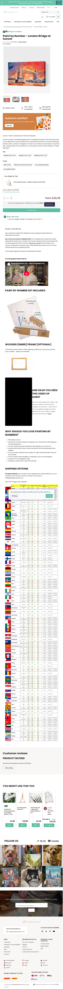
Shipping (24, 944)
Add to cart (32, 210)
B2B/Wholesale (40, 7)
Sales (4, 948)
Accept (48, 496)
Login (41, 17)
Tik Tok (42, 841)
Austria (7, 967)
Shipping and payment (12, 192)
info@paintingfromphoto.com (16, 931)
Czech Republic (10, 959)
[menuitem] (6, 22)
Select (9, 825)
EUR (48, 7)
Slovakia (44, 959)
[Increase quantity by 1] (10, 198)
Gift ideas (6, 953)
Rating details (22, 42)
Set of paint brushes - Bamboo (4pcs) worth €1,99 (28, 182)
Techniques (6, 941)
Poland (26, 962)
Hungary (26, 959)
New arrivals (6, 951)
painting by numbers (34, 243)
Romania (8, 962)
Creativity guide (44, 943)
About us (23, 7)
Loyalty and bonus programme (30, 951)
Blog (41, 948)
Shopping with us (13, 7)
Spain (25, 964)
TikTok (49, 414)
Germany (8, 964)
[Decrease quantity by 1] (3, 198)
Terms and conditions (27, 941)
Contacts (30, 7)
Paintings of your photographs (11, 944)
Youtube (54, 841)
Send (30, 909)
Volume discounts (26, 948)
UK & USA (44, 964)
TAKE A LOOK (58, 2)
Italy (43, 962)
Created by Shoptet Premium (41, 983)
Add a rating (8, 768)
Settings (14, 496)
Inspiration (6, 946)
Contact (24, 946)
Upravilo (53, 983)
